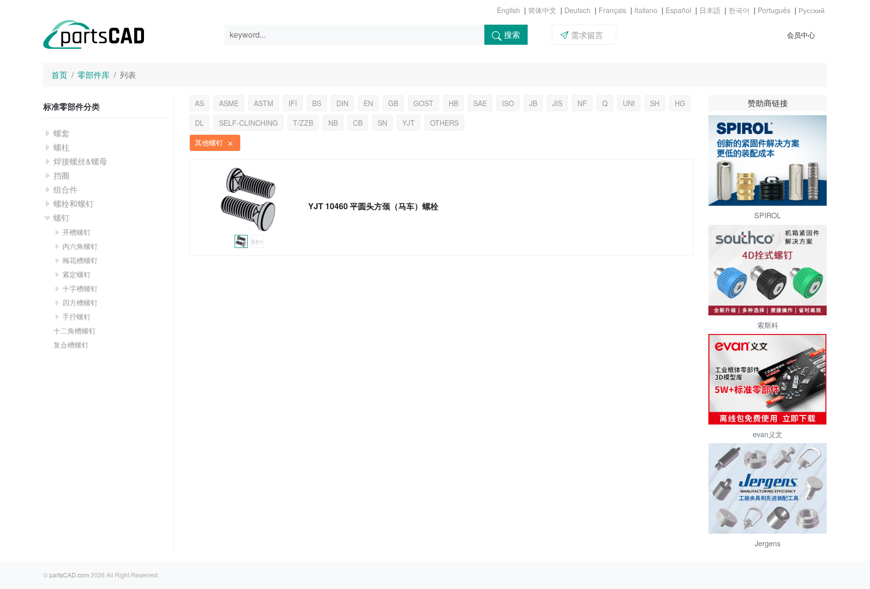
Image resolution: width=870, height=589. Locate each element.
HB (453, 103)
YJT (408, 123)
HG (680, 103)
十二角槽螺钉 (74, 330)
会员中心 (801, 35)
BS (316, 103)
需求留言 (587, 35)
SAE (480, 103)
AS (199, 103)
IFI (292, 103)
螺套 (61, 133)
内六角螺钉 (80, 246)
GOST (423, 103)
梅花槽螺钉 (80, 260)
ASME (229, 103)
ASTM (263, 103)
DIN (342, 103)
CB (357, 123)
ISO (508, 103)
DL (199, 123)
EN (368, 103)
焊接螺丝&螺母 (80, 161)
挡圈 (61, 175)
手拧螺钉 (76, 316)
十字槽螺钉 (80, 288)
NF (582, 103)
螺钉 (61, 217)
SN (382, 123)
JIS (557, 103)
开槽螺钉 (76, 232)
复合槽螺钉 (71, 345)
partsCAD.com (69, 574)
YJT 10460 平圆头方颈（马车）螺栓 (373, 206)
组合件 (65, 189)
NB (333, 123)
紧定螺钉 (76, 274)
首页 (59, 74)
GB (393, 103)
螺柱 (61, 147)
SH (655, 103)
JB (533, 103)
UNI (629, 103)
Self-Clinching (248, 123)
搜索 (512, 34)
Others (444, 123)
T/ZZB (303, 123)
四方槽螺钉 (80, 302)
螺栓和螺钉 (73, 203)
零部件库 (94, 74)
